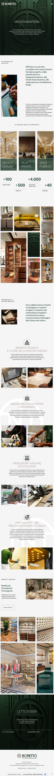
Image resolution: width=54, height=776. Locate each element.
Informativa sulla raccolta (14, 774)
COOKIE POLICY (32, 768)
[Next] (50, 589)
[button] (52, 3)
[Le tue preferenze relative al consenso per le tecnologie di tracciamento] (51, 773)
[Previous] (28, 589)
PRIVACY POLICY (22, 768)
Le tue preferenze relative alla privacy (33, 774)
